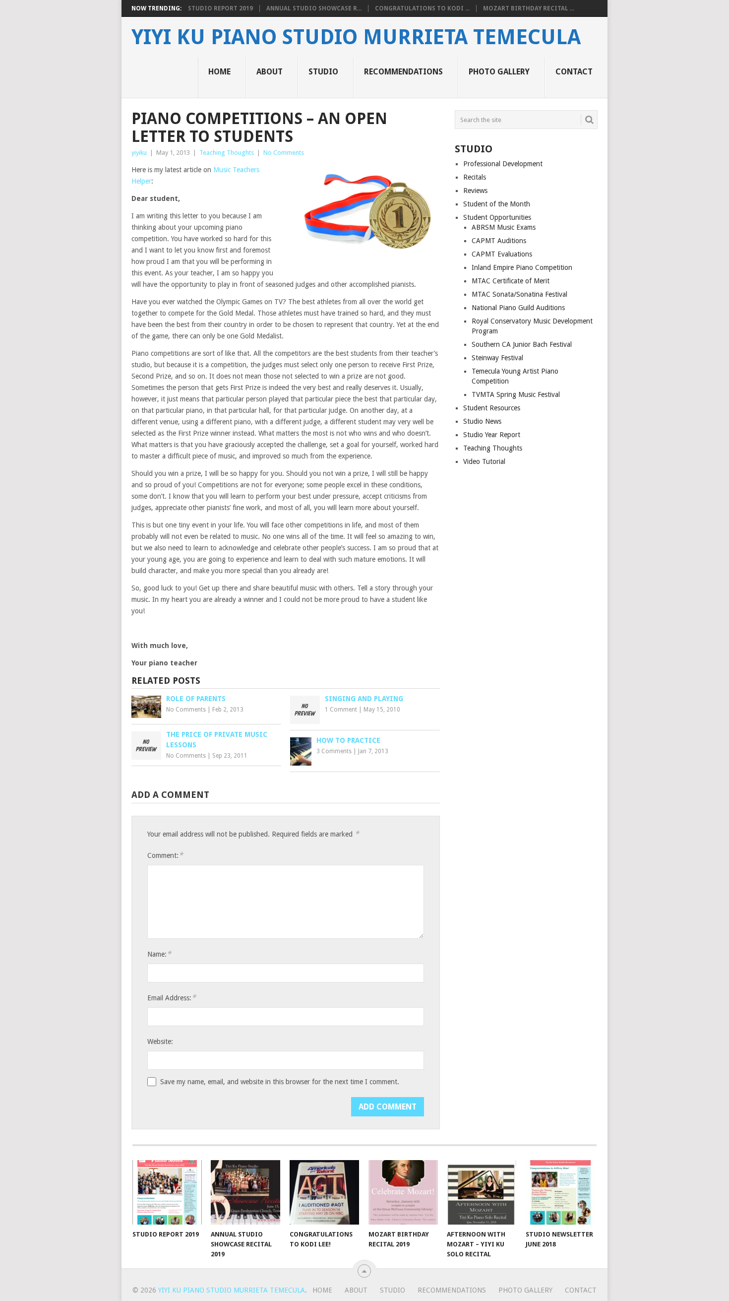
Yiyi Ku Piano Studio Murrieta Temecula (356, 37)
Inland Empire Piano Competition (522, 267)
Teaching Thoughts (226, 152)
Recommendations (403, 71)
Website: (160, 1041)
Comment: (165, 855)
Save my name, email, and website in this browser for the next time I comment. (279, 1082)
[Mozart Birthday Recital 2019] (403, 1192)
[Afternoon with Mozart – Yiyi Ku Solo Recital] (481, 1192)
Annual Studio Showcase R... (314, 8)
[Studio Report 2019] (167, 1192)
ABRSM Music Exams (504, 227)
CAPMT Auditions (499, 241)
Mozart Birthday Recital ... (528, 8)
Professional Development (503, 164)
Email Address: (171, 997)
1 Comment (341, 709)
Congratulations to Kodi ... (422, 8)
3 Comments (334, 751)
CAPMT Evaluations (502, 254)
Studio (323, 71)
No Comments (283, 152)
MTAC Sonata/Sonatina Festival (519, 294)
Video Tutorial (484, 461)
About (269, 71)
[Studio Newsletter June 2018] (560, 1192)
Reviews (475, 191)
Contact (574, 71)
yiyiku (139, 152)
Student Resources (491, 408)
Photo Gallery (499, 71)
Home (219, 71)
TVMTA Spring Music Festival (516, 394)
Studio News (482, 421)
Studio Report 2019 (220, 8)
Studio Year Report (491, 435)
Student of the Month (496, 204)
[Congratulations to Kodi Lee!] (324, 1192)
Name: (159, 954)
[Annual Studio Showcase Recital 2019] (245, 1192)
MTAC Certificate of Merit (510, 281)
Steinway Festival (497, 358)
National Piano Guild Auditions (518, 308)
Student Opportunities (497, 217)
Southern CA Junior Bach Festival (522, 344)
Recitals (474, 177)
